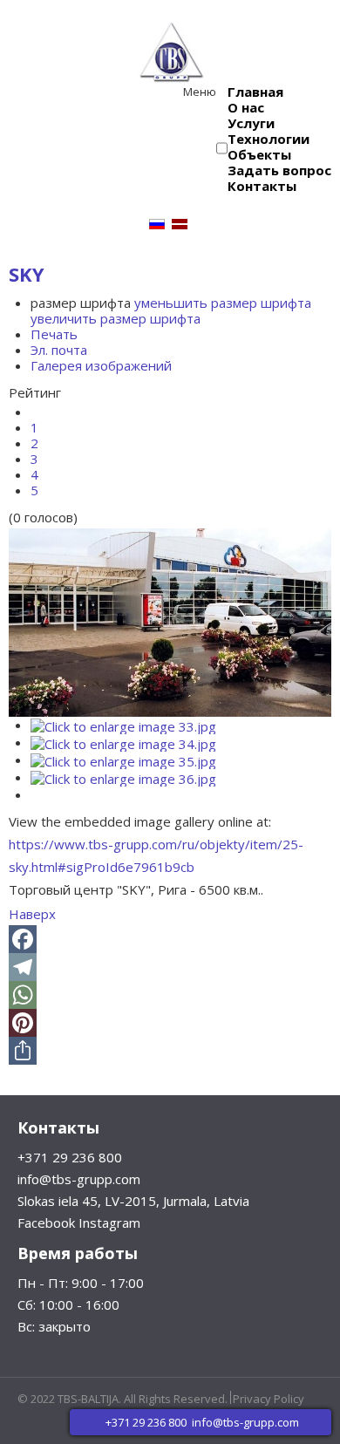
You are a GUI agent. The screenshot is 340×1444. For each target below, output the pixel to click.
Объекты (259, 154)
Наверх (32, 914)
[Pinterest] (170, 1023)
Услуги (251, 123)
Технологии (268, 138)
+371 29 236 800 (69, 1157)
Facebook (46, 1222)
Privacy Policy (268, 1399)
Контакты (262, 186)
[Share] (170, 1051)
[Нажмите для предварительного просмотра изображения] (170, 621)
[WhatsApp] (170, 995)
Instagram (109, 1222)
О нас (246, 107)
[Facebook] (170, 939)
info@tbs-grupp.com (78, 1179)
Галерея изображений (101, 365)
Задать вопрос (279, 170)
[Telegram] (170, 967)
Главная (255, 91)
